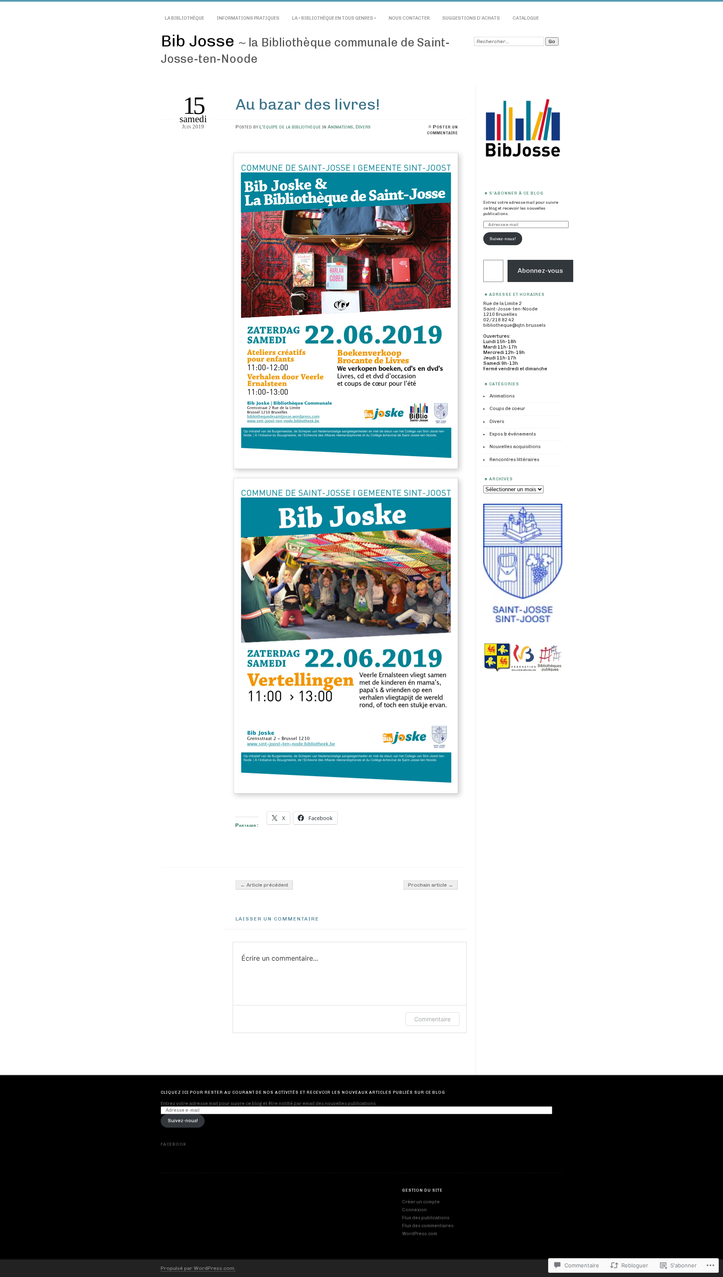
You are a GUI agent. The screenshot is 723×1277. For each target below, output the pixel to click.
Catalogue (526, 18)
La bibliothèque (184, 18)
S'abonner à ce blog (516, 193)
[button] (345, 311)
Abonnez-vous (540, 270)
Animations (340, 127)
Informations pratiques (248, 18)
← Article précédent (264, 885)
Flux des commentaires (428, 1225)
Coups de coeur (507, 408)
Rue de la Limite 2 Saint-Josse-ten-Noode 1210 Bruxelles (510, 309)
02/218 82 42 (498, 320)
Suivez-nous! (503, 238)
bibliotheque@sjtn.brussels (514, 325)
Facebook (173, 1144)
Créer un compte (421, 1202)
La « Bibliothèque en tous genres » (334, 18)
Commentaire (432, 1019)
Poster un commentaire (442, 130)
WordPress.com (419, 1233)
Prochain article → (430, 885)
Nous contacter (409, 18)
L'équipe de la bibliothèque (290, 127)
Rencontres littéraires (514, 459)
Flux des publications (425, 1218)
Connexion (414, 1210)
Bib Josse (199, 41)
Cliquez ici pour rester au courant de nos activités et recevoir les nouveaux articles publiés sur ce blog (303, 1092)
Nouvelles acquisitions (515, 446)
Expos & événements (513, 434)
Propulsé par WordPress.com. (198, 1268)
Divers (363, 127)
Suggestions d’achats (471, 18)
